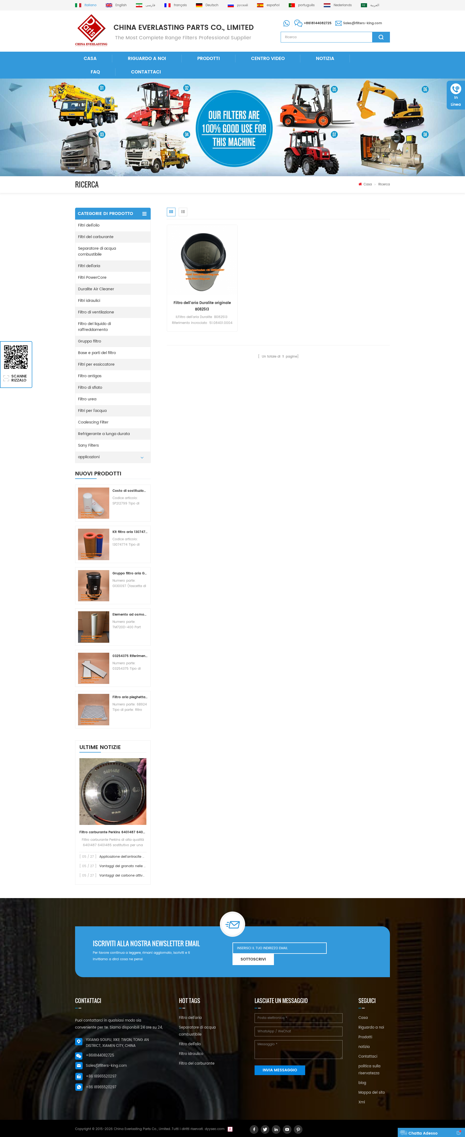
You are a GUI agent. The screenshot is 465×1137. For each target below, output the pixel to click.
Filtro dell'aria (190, 1018)
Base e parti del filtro (97, 353)
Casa (90, 58)
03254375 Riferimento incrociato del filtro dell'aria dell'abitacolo (129, 656)
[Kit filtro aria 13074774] (93, 544)
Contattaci (146, 72)
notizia (325, 58)
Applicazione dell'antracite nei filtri (126, 856)
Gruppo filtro (89, 341)
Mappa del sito (371, 1093)
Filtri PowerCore (92, 277)
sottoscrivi (253, 959)
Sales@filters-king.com (362, 23)
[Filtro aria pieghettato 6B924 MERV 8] (93, 709)
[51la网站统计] (230, 1129)
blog (362, 1083)
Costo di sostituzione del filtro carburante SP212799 (129, 490)
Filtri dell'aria (89, 266)
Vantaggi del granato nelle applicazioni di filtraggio (140, 866)
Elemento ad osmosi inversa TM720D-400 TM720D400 (129, 614)
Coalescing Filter (93, 422)
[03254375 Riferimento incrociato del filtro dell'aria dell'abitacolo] (93, 668)
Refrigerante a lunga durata (104, 434)
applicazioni (89, 457)
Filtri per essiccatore (96, 364)
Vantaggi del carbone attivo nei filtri (128, 875)
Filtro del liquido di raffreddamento (94, 327)
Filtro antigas (89, 376)
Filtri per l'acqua (92, 411)
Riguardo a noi (147, 58)
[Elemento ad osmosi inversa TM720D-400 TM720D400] (93, 626)
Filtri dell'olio (89, 225)
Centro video (268, 58)
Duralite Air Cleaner (96, 289)
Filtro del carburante (196, 1064)
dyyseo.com (214, 1129)
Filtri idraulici (89, 301)
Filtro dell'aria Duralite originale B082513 (202, 306)
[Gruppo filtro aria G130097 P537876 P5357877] (93, 585)
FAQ (95, 72)
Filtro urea (87, 399)
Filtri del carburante (96, 237)
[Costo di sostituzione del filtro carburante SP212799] (93, 503)
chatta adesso (423, 1133)
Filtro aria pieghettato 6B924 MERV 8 (129, 697)
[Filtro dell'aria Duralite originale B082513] (202, 260)
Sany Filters (88, 445)
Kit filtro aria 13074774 (129, 532)
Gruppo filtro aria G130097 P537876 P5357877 (129, 573)
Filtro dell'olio (190, 1044)
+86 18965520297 (101, 1076)
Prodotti (208, 58)
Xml (361, 1102)
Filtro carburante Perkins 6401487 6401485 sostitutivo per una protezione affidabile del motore (112, 832)
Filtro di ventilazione (96, 312)
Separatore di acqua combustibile (97, 251)
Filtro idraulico (191, 1054)
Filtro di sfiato (90, 387)
